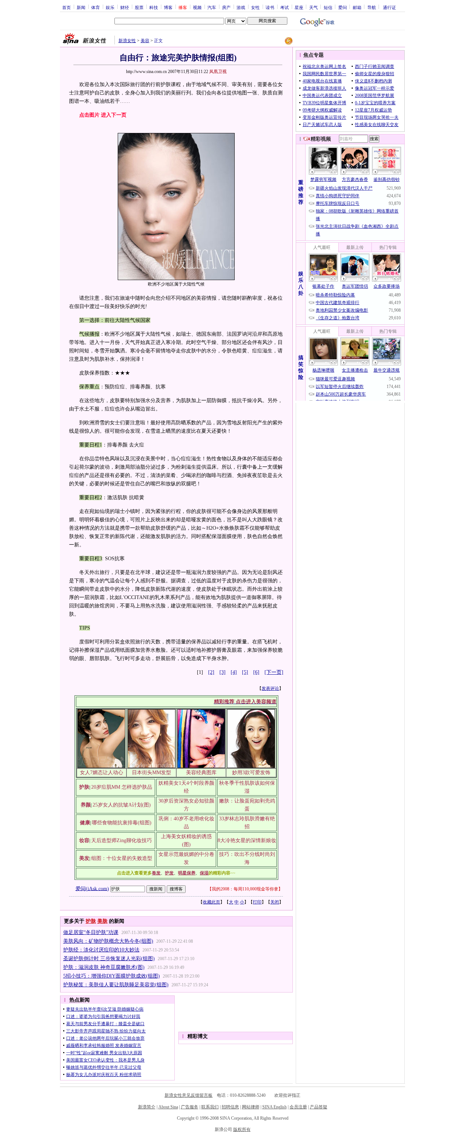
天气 (313, 7)
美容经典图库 (201, 772)
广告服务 (189, 1106)
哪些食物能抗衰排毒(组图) (121, 822)
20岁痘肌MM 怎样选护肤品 (121, 787)
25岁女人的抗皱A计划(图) (122, 805)
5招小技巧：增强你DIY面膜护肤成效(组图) (111, 976)
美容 (145, 40)
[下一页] (273, 672)
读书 (270, 7)
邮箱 (357, 7)
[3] (222, 672)
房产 (226, 7)
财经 (124, 7)
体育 (95, 7)
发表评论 (270, 688)
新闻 (81, 7)
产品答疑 (318, 1106)
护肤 (91, 921)
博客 (168, 7)
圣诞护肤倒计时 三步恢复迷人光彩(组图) (109, 958)
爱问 (342, 7)
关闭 (274, 902)
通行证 (389, 7)
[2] (211, 672)
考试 (284, 7)
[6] (256, 672)
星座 (299, 7)
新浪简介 (146, 1106)
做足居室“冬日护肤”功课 (90, 932)
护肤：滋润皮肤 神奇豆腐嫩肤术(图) (104, 967)
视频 (197, 7)
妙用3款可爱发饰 (251, 772)
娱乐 (110, 7)
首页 (66, 7)
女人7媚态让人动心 (101, 772)
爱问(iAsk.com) (92, 888)
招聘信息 (230, 1106)
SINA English (274, 1106)
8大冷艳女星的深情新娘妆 (247, 840)
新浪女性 (127, 40)
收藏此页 (211, 902)
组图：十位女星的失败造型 (121, 858)
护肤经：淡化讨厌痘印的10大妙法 (101, 950)
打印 (257, 902)
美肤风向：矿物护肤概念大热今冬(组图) (108, 941)
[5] (245, 672)
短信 (328, 7)
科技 (153, 7)
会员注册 (298, 1106)
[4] (234, 672)
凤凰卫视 (218, 71)
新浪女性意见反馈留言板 (189, 1095)
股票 (139, 7)
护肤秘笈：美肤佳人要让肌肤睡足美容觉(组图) (116, 984)
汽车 (211, 7)
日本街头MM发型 (151, 772)
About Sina (168, 1106)
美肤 (102, 921)
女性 (255, 7)
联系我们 (210, 1106)
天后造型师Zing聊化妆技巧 (121, 840)
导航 (371, 7)
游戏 (240, 7)
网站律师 (250, 1106)
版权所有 (242, 1129)
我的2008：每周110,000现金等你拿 (245, 889)
